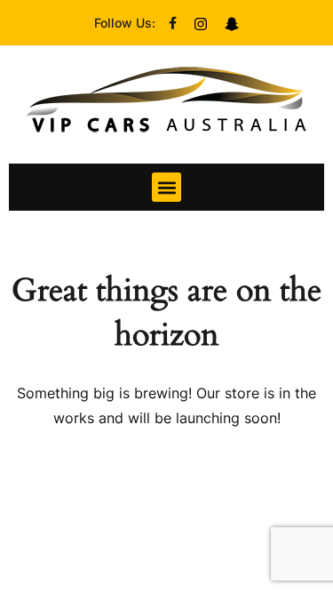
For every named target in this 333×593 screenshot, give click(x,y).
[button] (166, 187)
